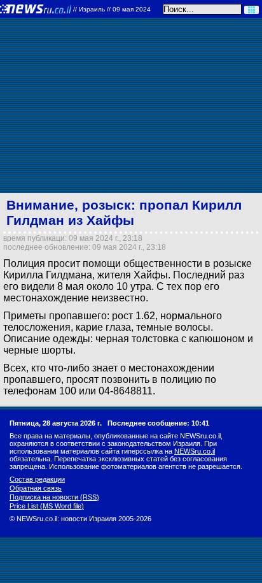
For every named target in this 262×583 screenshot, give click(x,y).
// (112, 9)
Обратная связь (36, 488)
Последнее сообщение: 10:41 (158, 423)
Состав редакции (37, 479)
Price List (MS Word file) (47, 506)
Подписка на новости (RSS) (54, 497)
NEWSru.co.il (194, 451)
